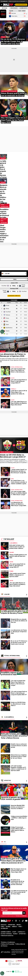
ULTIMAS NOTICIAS (14, 5)
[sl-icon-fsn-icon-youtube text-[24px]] (26, 921)
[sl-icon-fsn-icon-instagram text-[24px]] (16, 921)
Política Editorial (20, 944)
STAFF (14, 932)
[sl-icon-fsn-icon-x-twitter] (19, 921)
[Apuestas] (26, 780)
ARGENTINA (11, 924)
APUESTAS (22, 933)
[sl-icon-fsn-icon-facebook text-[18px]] (13, 921)
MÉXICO (14, 926)
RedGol (15, 933)
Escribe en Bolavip (6, 933)
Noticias (4, 8)
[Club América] (26, 717)
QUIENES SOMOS (6, 932)
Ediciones (3, 924)
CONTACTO (21, 932)
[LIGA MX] (26, 594)
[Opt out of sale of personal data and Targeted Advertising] (2, 973)
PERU (20, 926)
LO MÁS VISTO (23, 8)
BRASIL (19, 924)
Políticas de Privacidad (7, 944)
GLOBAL (8, 926)
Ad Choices (4, 946)
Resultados (14, 8)
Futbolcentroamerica (7, 935)
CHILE (2, 926)
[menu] (1, 5)
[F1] (26, 842)
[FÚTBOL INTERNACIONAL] (26, 656)
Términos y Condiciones (21, 915)
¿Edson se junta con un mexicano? (16, 1)
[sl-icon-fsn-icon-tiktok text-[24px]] (23, 921)
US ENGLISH (4, 928)
